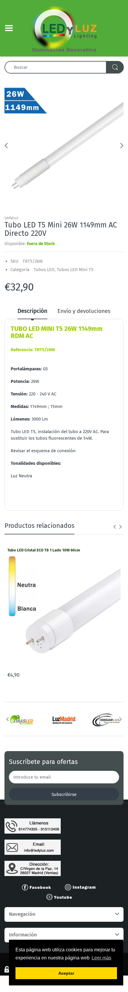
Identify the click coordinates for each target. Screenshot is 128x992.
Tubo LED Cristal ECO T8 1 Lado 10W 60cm (43, 550)
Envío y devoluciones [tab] (83, 311)
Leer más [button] (101, 957)
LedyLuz (11, 217)
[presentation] (115, 526)
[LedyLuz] (64, 27)
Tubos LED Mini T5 (75, 269)
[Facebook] (39, 887)
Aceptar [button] (66, 973)
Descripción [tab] (32, 311)
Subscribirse (64, 794)
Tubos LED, (45, 269)
